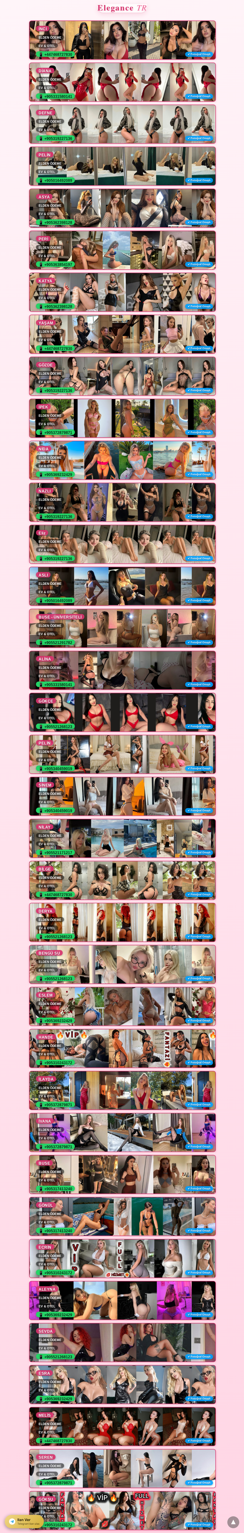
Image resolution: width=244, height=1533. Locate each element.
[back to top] (233, 1522)
